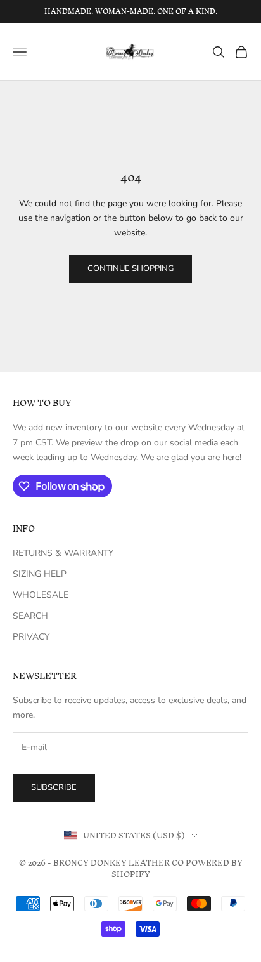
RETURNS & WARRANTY (63, 553)
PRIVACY (31, 637)
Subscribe (54, 787)
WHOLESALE (40, 595)
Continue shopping (130, 268)
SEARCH (30, 616)
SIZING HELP (40, 574)
